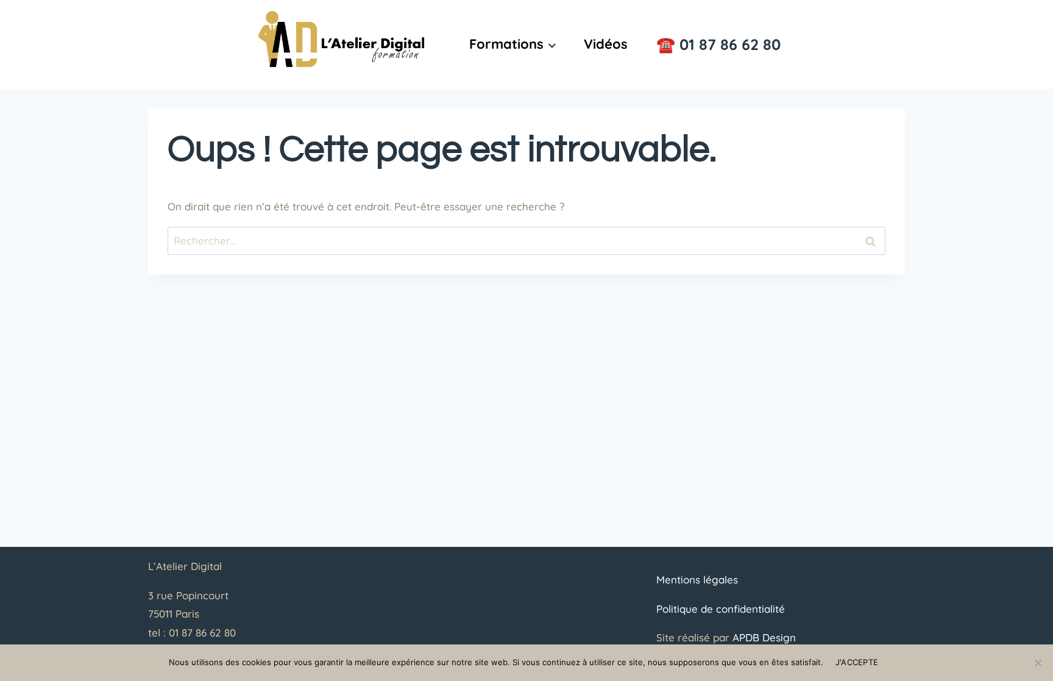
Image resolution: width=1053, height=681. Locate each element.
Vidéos (606, 43)
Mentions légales (697, 579)
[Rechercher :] (526, 240)
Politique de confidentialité (720, 608)
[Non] (1038, 663)
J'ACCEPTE (856, 662)
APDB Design (764, 637)
